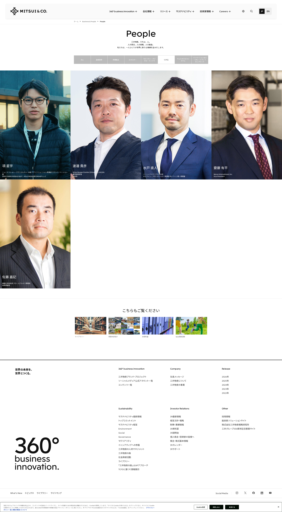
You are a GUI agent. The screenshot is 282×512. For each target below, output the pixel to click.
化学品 (166, 60)
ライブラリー (79, 337)
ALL (82, 60)
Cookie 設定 (201, 507)
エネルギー (132, 60)
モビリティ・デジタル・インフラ (149, 60)
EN (268, 11)
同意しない (216, 507)
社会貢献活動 (180, 337)
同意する (232, 507)
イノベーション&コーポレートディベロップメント (200, 60)
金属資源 (99, 60)
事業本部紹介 (113, 337)
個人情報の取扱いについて (18, 510)
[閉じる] (278, 506)
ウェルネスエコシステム (183, 60)
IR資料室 (145, 337)
